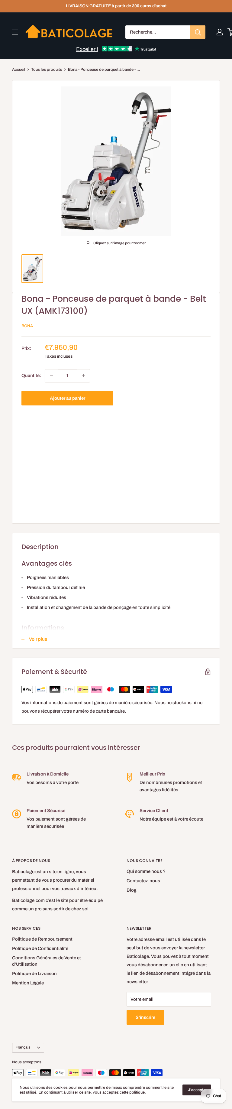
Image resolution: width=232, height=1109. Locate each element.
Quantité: (31, 375)
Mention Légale (28, 983)
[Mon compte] (220, 32)
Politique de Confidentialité (40, 948)
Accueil (18, 69)
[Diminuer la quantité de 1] (51, 375)
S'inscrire (145, 1017)
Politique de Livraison (34, 973)
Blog (132, 890)
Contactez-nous (143, 880)
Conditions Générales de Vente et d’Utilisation (46, 961)
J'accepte (196, 1090)
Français (23, 1047)
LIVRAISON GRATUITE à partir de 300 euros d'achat (116, 6)
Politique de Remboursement (42, 939)
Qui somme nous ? (146, 871)
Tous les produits (46, 69)
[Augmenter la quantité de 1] (83, 375)
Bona (27, 326)
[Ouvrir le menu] (15, 32)
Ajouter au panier (67, 398)
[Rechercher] (197, 32)
